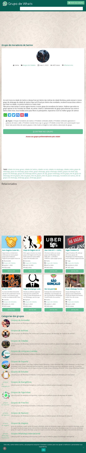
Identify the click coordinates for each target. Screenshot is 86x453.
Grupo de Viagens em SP (31, 250)
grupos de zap (42, 174)
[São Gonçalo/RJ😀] (53, 281)
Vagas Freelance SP (72, 250)
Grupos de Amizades (10, 302)
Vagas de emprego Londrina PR (32, 289)
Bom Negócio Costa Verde (11, 250)
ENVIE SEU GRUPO (76, 3)
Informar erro (68, 65)
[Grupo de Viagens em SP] (32, 242)
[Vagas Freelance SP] (75, 242)
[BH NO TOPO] (11, 281)
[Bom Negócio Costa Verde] (11, 242)
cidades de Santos (31, 169)
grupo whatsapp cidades (54, 171)
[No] (83, 447)
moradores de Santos (67, 176)
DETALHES (11, 271)
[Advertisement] (43, 28)
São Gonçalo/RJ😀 (50, 289)
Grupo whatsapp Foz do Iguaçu (75, 289)
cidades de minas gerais (16, 169)
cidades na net (43, 169)
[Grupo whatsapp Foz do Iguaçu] (75, 281)
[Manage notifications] (4, 448)
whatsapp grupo (23, 178)
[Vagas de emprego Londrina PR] (32, 281)
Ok (43, 450)
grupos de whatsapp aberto (27, 174)
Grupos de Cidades (29, 65)
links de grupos (36, 176)
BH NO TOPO (7, 289)
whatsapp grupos (35, 178)
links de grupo (25, 176)
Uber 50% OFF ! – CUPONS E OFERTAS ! (53, 250)
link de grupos (15, 176)
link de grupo (65, 174)
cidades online (69, 169)
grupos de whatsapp (10, 174)
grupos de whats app (70, 171)
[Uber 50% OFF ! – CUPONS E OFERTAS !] (53, 242)
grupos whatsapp (54, 174)
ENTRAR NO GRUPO (44, 131)
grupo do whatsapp (17, 171)
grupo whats (29, 171)
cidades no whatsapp (56, 169)
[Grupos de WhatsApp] (17, 3)
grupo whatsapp (39, 171)
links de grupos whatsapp (50, 176)
